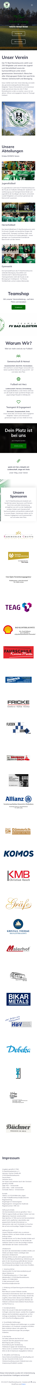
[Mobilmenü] (31, 5)
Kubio (24, 1384)
